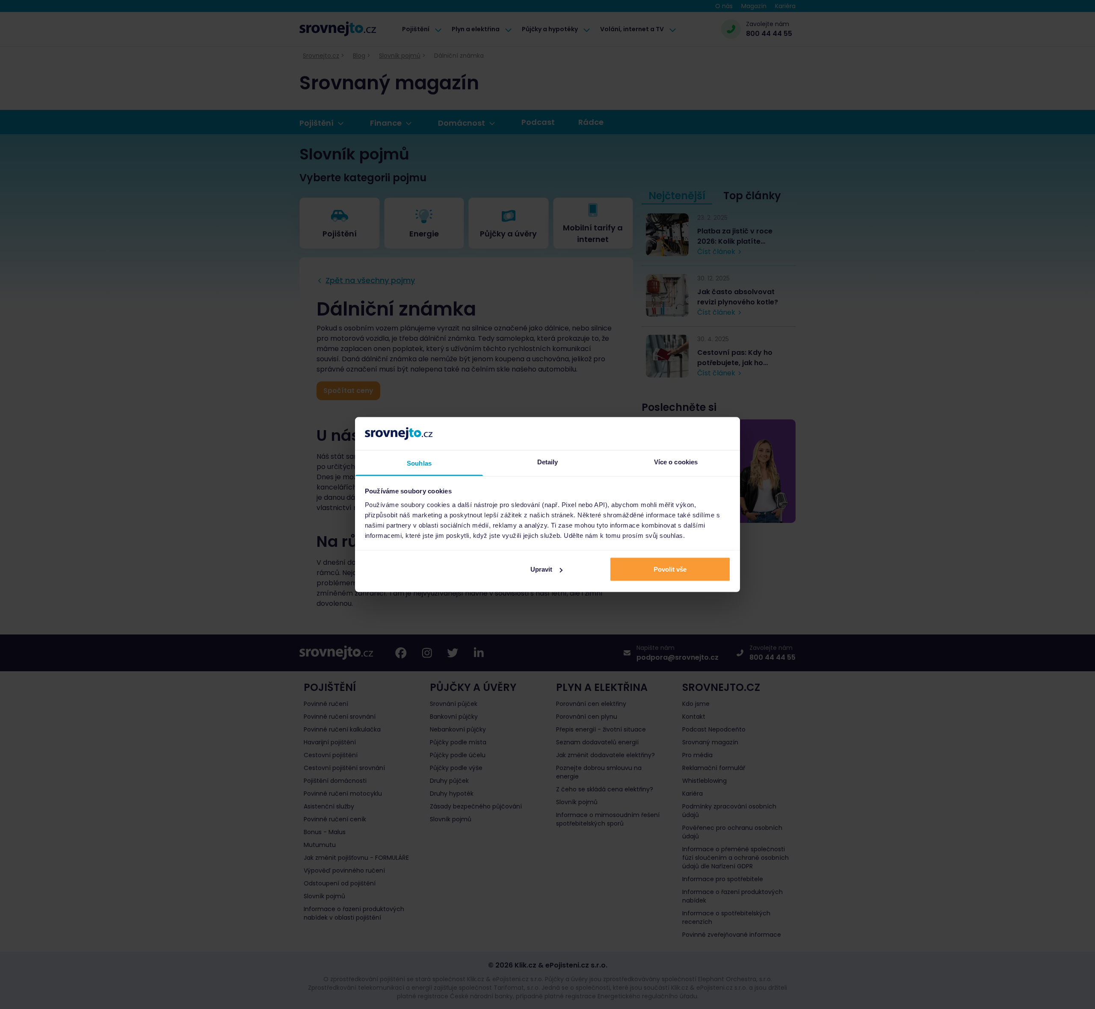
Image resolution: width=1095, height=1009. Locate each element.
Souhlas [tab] (419, 462)
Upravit (541, 569)
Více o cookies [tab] (676, 461)
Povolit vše (670, 569)
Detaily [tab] (547, 461)
